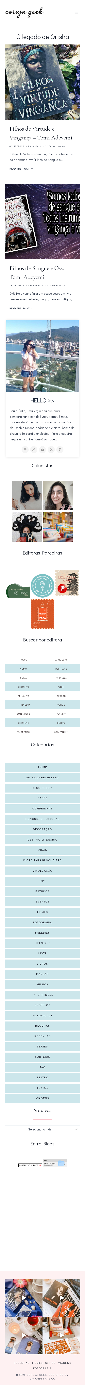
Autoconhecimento (42, 777)
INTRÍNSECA (23, 704)
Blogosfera (42, 788)
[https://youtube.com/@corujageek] (42, 449)
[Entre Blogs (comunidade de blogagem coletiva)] (55, 1163)
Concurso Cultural (43, 819)
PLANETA (61, 713)
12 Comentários (55, 146)
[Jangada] (42, 614)
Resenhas (34, 146)
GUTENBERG (23, 713)
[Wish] (42, 586)
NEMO (23, 668)
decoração (42, 829)
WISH (61, 686)
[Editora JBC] (67, 583)
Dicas (42, 850)
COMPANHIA (61, 731)
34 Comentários (55, 285)
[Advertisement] (42, 1214)
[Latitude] (18, 590)
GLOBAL (61, 722)
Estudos (42, 891)
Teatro (42, 1077)
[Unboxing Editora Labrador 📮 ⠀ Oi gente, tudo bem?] (61, 1298)
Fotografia (42, 922)
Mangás (42, 974)
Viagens (42, 1098)
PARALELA (61, 677)
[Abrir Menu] (76, 13)
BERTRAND (61, 668)
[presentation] (42, 82)
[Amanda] (58, 495)
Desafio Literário (42, 839)
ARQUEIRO (61, 659)
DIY (42, 881)
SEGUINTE (23, 686)
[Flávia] (27, 495)
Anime (42, 767)
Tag (42, 1067)
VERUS (61, 704)
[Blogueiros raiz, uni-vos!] (30, 1165)
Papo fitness (42, 995)
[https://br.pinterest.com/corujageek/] (59, 449)
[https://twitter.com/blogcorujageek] (51, 449)
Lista (42, 953)
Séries (42, 1046)
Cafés (42, 798)
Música (42, 984)
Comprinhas (42, 808)
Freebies (42, 932)
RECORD (61, 695)
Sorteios (42, 1057)
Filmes (42, 912)
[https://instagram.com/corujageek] (25, 449)
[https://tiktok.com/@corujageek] (33, 449)
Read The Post (21, 168)
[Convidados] (58, 527)
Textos (42, 1088)
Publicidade (42, 1015)
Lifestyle (43, 943)
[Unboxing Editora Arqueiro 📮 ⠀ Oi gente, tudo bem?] (23, 1335)
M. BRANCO (23, 731)
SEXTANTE (23, 722)
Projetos (42, 1005)
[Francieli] (27, 527)
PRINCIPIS (23, 695)
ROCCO (23, 659)
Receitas (42, 1025)
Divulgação (42, 870)
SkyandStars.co (42, 1378)
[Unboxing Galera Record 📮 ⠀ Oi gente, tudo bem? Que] (61, 1335)
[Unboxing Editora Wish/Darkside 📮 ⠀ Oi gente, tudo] (23, 1298)
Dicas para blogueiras (42, 860)
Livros (42, 963)
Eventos (43, 901)
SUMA (23, 677)
